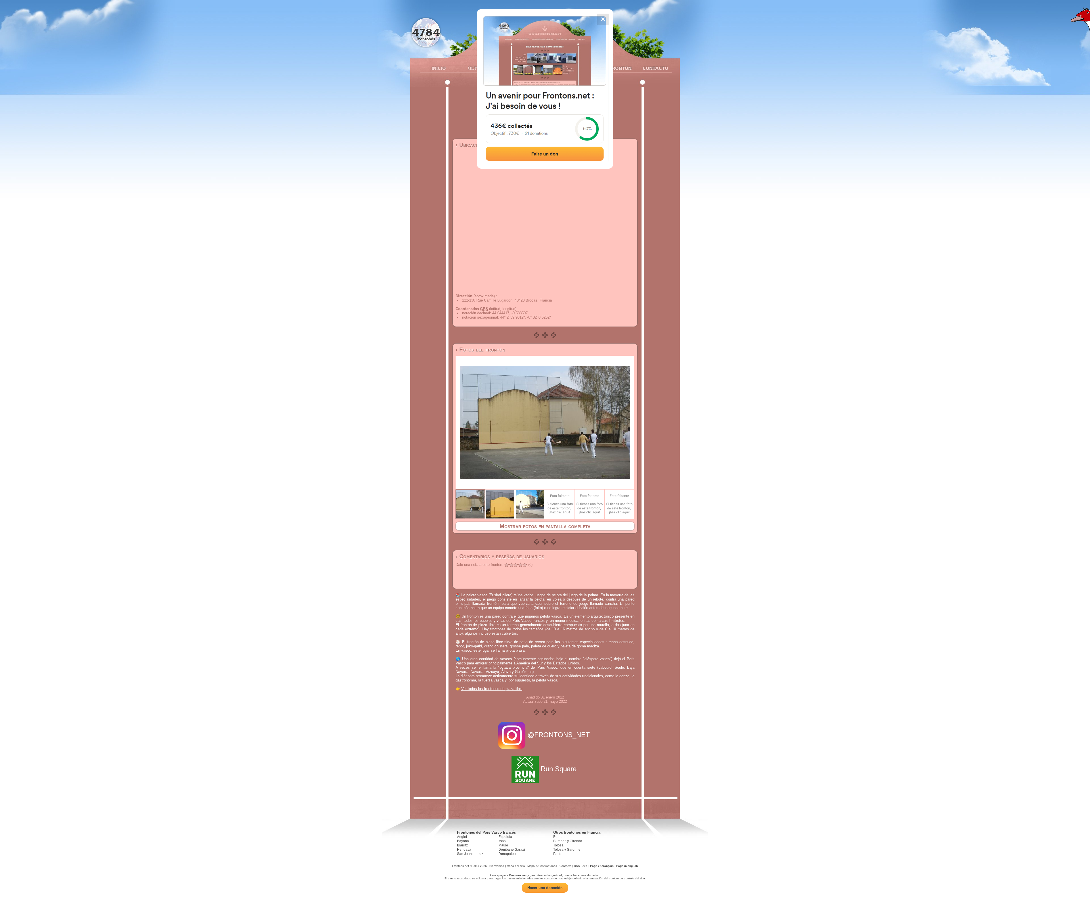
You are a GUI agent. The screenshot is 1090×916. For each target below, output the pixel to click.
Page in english (627, 865)
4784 (426, 32)
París (557, 854)
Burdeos (559, 837)
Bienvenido (496, 865)
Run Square (558, 769)
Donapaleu (507, 854)
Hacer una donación (545, 888)
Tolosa (558, 845)
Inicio (438, 68)
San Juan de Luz (470, 854)
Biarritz (462, 845)
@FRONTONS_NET (558, 735)
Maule (503, 845)
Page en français (602, 865)
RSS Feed (581, 865)
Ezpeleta (505, 837)
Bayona (463, 841)
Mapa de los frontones (542, 865)
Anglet (462, 837)
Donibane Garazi (511, 850)
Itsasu (503, 841)
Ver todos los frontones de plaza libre (491, 689)
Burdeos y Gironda (567, 841)
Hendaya (464, 850)
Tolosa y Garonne (566, 850)
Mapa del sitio (516, 865)
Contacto (653, 68)
